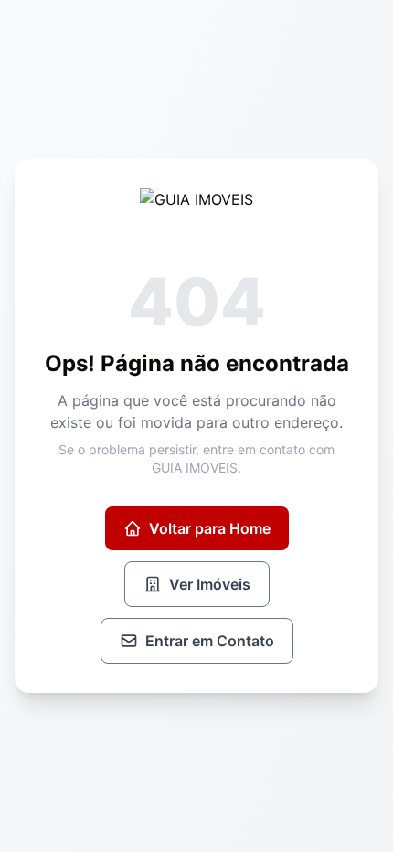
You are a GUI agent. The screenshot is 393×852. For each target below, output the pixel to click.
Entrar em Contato (209, 641)
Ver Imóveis (209, 584)
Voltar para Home (210, 528)
